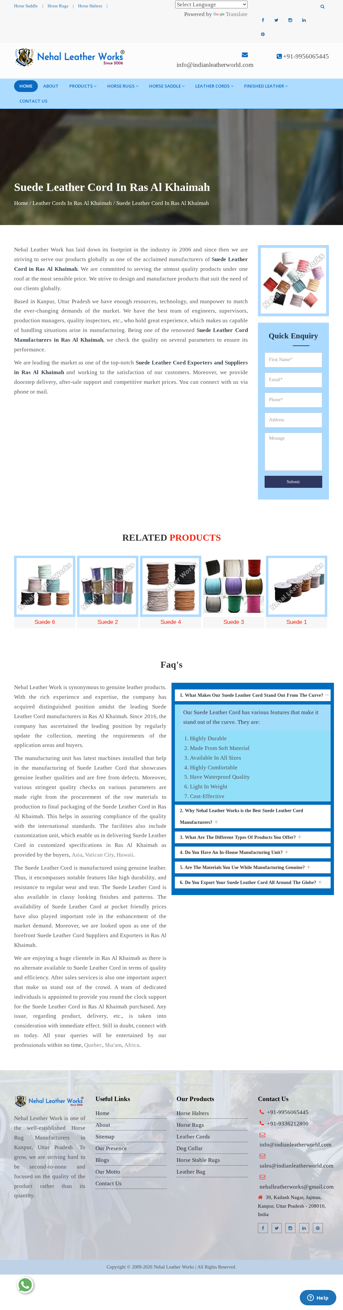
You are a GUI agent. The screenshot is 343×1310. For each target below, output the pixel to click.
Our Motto (107, 1172)
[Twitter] (276, 20)
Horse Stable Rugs (198, 1160)
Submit (293, 481)
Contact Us (33, 101)
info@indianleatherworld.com (215, 64)
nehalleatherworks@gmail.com (297, 1187)
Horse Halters (90, 5)
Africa (131, 1045)
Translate (237, 14)
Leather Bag (191, 1172)
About (51, 86)
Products (81, 86)
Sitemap (105, 1136)
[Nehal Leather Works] (70, 57)
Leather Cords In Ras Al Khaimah (72, 203)
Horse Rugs (58, 5)
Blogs (102, 1160)
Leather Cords (212, 86)
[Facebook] (263, 20)
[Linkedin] (304, 20)
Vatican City (99, 855)
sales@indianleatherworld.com (296, 1166)
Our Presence (111, 1148)
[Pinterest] (263, 34)
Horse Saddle (26, 5)
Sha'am (113, 1045)
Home (25, 86)
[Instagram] (290, 20)
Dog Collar (190, 1148)
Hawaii (125, 855)
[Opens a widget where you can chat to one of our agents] (317, 1298)
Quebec (93, 1045)
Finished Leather (264, 86)
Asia (77, 855)
